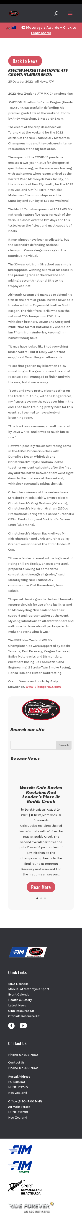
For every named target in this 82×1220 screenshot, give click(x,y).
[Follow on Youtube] (23, 1026)
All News (41, 81)
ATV (51, 81)
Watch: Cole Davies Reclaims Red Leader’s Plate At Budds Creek (41, 794)
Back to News (25, 61)
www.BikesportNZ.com (43, 687)
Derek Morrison (35, 809)
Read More (41, 887)
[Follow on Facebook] (11, 1026)
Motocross (49, 815)
